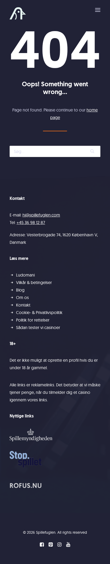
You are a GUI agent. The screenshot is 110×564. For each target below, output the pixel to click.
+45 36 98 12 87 (31, 222)
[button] (97, 10)
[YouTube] (68, 545)
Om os (22, 297)
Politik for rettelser (32, 320)
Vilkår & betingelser (34, 282)
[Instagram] (59, 545)
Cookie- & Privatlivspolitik (39, 312)
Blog (20, 290)
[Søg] (55, 151)
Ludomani (25, 275)
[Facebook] (42, 545)
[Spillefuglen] (18, 13)
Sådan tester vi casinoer (38, 327)
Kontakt (23, 305)
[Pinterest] (51, 545)
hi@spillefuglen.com (41, 215)
